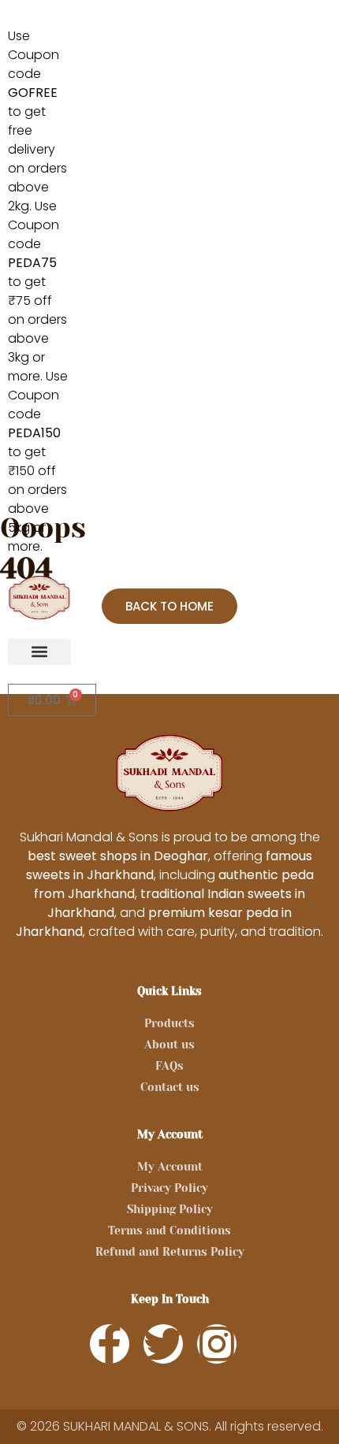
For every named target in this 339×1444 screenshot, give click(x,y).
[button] (39, 652)
